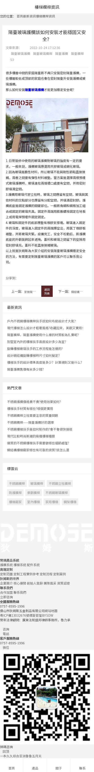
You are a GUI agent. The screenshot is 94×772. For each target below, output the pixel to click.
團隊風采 (50, 583)
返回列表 (47, 291)
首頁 (20, 16)
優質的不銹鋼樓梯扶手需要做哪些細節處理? (38, 443)
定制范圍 (6, 574)
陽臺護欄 (61, 53)
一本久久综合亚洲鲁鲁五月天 (21, 756)
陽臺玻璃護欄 (20, 53)
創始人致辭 (35, 583)
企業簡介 (6, 583)
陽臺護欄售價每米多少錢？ (26, 369)
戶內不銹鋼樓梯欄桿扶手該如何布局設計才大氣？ (42, 321)
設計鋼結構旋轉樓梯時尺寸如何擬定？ (34, 355)
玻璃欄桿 (36, 483)
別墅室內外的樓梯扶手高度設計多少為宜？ (37, 341)
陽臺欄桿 (77, 53)
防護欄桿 (15, 492)
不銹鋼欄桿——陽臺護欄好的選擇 (30, 422)
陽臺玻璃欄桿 (42, 53)
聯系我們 (6, 587)
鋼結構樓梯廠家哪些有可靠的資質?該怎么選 (38, 450)
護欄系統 (6, 564)
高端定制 (6, 569)
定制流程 (46, 574)
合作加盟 (6, 592)
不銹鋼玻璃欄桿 (56, 492)
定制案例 (59, 574)
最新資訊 (29, 16)
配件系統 (33, 564)
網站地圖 (51, 610)
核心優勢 (19, 583)
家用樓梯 (51, 502)
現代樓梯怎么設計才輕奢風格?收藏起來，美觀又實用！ (46, 328)
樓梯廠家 (15, 502)
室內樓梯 (33, 502)
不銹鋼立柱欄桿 (60, 483)
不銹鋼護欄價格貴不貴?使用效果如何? (34, 401)
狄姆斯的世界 (9, 578)
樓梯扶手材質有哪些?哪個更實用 (30, 408)
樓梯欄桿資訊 (45, 16)
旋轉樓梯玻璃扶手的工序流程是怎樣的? (35, 348)
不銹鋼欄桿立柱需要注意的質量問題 (32, 415)
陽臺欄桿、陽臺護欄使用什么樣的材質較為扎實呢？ (44, 334)
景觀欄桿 (33, 492)
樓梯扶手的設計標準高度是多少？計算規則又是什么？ (45, 362)
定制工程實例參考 (26, 574)
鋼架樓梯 (70, 502)
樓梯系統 (19, 564)
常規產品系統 (9, 560)
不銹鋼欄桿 (17, 483)
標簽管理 (35, 615)
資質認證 (63, 583)
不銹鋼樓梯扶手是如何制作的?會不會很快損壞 (39, 429)
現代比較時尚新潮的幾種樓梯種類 (31, 436)
